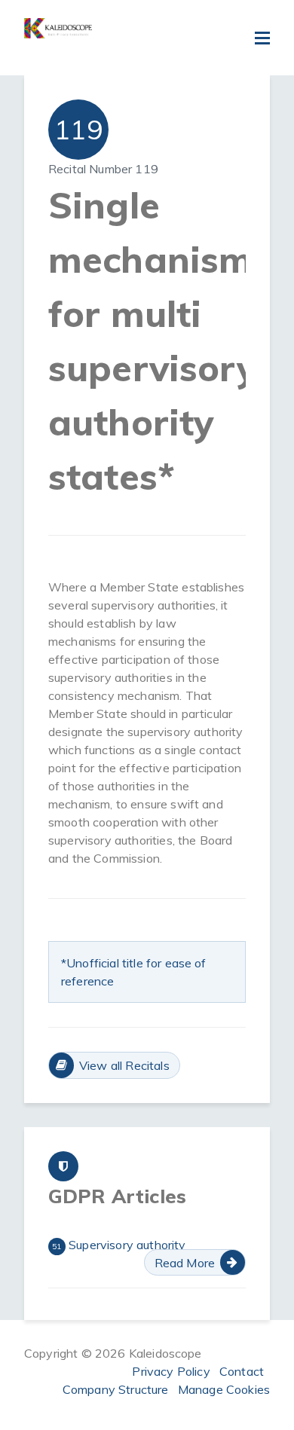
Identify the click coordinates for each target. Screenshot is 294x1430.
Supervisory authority (118, 1244)
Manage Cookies (224, 1389)
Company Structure (116, 1389)
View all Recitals (124, 1065)
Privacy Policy (171, 1371)
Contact (241, 1371)
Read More (185, 1262)
